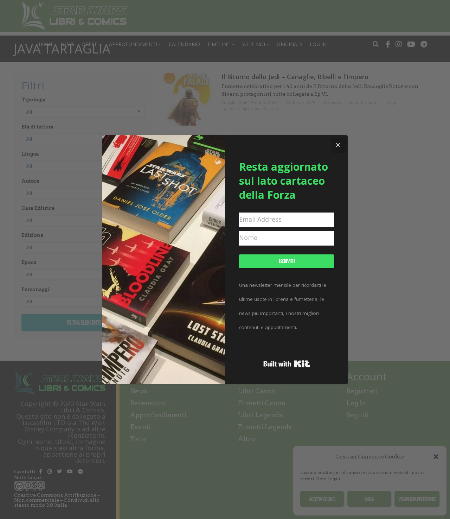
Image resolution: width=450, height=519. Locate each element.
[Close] (338, 145)
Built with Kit (286, 363)
